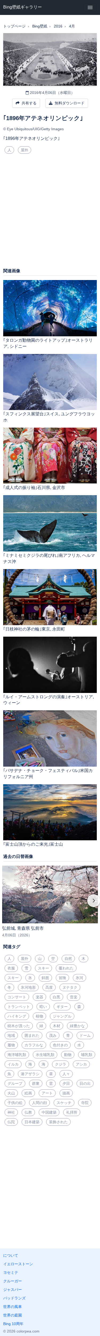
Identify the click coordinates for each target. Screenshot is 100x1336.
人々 (66, 1074)
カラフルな (34, 1045)
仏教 (28, 1112)
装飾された (58, 1122)
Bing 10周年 (13, 1324)
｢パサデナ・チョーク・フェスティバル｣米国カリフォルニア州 (48, 773)
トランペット (18, 1006)
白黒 (56, 997)
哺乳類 (86, 1055)
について (10, 1255)
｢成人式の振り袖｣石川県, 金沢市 (34, 487)
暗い (43, 1006)
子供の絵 (14, 1103)
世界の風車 (12, 1307)
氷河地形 (28, 987)
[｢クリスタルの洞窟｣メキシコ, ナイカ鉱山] (8, 59)
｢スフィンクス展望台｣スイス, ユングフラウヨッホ (49, 417)
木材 (56, 1026)
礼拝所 (71, 1112)
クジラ (60, 1064)
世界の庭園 (12, 1315)
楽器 (39, 997)
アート (47, 1093)
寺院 (85, 1103)
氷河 (79, 978)
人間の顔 (39, 1103)
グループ (14, 1083)
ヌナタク (69, 987)
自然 (68, 958)
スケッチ (64, 1103)
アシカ (81, 1064)
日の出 (85, 1083)
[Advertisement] (50, 213)
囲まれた (32, 1035)
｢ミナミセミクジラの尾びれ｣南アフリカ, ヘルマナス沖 (49, 558)
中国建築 (49, 1112)
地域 (11, 1035)
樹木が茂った (18, 1026)
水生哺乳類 (45, 1055)
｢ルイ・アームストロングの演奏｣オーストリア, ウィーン (48, 700)
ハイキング (16, 1016)
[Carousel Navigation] (50, 904)
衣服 (11, 968)
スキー (43, 968)
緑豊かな (77, 1026)
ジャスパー (12, 1289)
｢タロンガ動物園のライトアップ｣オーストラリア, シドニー (48, 343)
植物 (39, 1016)
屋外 (24, 150)
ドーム (85, 1035)
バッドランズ (14, 1298)
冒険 (62, 978)
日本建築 (32, 1122)
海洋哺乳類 (16, 1055)
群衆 (35, 1083)
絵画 (28, 1093)
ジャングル (62, 1016)
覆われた (66, 968)
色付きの (60, 1045)
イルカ (13, 1064)
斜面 (45, 978)
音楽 (73, 997)
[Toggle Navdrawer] (90, 7)
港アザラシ (30, 1074)
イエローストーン (18, 1264)
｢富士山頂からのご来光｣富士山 (33, 844)
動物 (67, 1055)
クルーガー (12, 1281)
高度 (49, 987)
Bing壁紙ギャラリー (22, 7)
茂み (53, 1035)
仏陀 (11, 1122)
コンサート (16, 997)
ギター (62, 1006)
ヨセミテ (10, 1272)
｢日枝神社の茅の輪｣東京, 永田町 (34, 629)
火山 (11, 1093)
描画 (66, 1093)
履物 (11, 1045)
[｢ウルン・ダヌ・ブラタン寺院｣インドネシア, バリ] (92, 59)
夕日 (66, 1083)
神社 (11, 1112)
